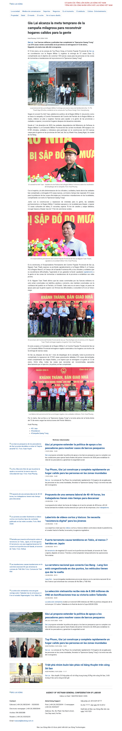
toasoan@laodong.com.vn (23, 721)
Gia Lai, (91, 51)
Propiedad (14, 15)
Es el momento (68, 11)
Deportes (46, 11)
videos (68, 528)
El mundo (31, 15)
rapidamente (88, 272)
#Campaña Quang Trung (39, 433)
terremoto (51, 551)
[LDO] (26, 446)
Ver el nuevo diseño (53, 15)
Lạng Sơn (48, 579)
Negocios (56, 11)
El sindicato (80, 11)
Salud (23, 15)
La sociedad (15, 11)
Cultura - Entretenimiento (97, 11)
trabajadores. (104, 508)
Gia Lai (30, 42)
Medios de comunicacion (31, 11)
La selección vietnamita (53, 602)
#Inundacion (35, 431)
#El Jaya (34, 428)
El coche (40, 15)
